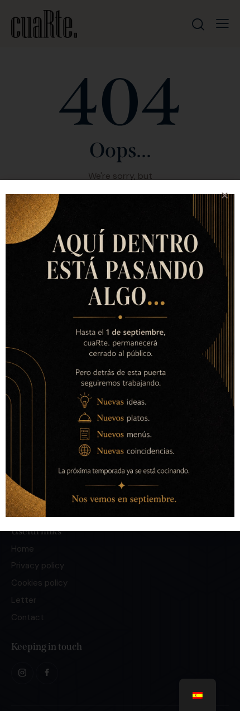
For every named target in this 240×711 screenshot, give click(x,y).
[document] (120, 355)
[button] (224, 195)
